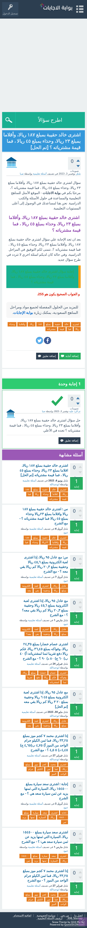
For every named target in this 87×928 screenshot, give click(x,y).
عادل (63, 586)
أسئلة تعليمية (39, 173)
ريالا (77, 329)
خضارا (43, 672)
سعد (45, 812)
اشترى (76, 324)
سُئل (78, 173)
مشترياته (51, 329)
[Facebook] (47, 340)
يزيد (24, 817)
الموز (53, 774)
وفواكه (63, 677)
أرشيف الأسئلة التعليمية (50, 918)
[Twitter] (39, 340)
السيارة (42, 817)
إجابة (64, 812)
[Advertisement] (43, 64)
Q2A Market (78, 922)
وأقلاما (22, 324)
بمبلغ (48, 324)
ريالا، (31, 324)
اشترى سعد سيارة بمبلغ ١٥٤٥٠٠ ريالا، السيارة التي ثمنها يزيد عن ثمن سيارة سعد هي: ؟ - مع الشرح (45, 837)
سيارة (35, 812)
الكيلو (40, 769)
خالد (66, 324)
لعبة (36, 586)
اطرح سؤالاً (50, 120)
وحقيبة (46, 590)
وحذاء (12, 324)
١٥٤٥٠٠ (62, 817)
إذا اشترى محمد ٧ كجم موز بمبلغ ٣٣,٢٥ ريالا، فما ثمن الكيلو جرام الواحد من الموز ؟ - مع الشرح (45, 875)
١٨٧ (40, 324)
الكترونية (26, 586)
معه (29, 590)
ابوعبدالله (54, 484)
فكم (54, 677)
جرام (30, 769)
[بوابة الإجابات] (56, 7)
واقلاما (55, 542)
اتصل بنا (78, 915)
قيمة (62, 329)
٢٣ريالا (45, 542)
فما (69, 329)
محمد (53, 764)
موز (36, 764)
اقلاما (55, 494)
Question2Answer (74, 924)
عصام (53, 672)
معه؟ (28, 634)
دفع (38, 677)
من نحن (65, 915)
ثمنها (32, 817)
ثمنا (64, 682)
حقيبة (57, 324)
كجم (44, 764)
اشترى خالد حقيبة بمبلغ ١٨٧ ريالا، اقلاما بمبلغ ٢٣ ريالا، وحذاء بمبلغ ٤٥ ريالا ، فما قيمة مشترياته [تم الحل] (44, 470)
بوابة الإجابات (23, 312)
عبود (65, 532)
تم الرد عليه (74, 411)
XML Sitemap (75, 918)
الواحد (63, 774)
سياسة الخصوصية (46, 915)
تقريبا (29, 677)
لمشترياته (54, 682)
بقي (37, 590)
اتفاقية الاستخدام (22, 915)
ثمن (48, 769)
